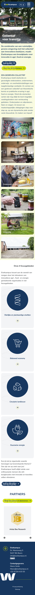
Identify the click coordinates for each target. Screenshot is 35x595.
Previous (4, 538)
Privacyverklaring (17, 587)
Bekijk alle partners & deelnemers (16, 501)
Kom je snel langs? (9, 484)
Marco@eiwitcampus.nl (19, 569)
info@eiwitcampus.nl (18, 556)
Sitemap (17, 589)
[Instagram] (12, 558)
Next (31, 538)
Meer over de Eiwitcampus (12, 68)
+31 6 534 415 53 (17, 571)
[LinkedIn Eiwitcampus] (14, 558)
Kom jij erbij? (7, 63)
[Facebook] (11, 558)
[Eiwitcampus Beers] (10, 5)
